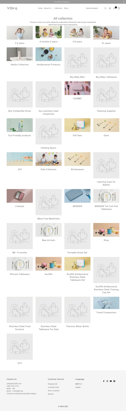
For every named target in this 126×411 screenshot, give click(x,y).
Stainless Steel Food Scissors (19, 328)
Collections (58, 8)
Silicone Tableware (20, 274)
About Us (47, 8)
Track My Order (53, 387)
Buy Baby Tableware (106, 77)
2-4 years (19, 43)
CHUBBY (77, 98)
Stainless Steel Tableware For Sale (49, 328)
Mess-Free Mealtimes (48, 218)
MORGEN (77, 206)
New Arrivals (48, 240)
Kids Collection (48, 169)
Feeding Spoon (48, 148)
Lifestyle (19, 206)
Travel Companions (106, 312)
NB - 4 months (19, 252)
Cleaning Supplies (106, 111)
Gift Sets (77, 135)
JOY (20, 169)
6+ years (106, 43)
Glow (106, 135)
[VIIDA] (12, 8)
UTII (20, 363)
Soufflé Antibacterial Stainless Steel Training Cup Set (106, 289)
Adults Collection (20, 64)
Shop (66, 8)
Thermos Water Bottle (77, 326)
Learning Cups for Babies (106, 183)
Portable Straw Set (77, 252)
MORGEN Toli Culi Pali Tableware (106, 207)
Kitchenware (77, 169)
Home (40, 8)
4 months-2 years (49, 41)
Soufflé (48, 274)
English (78, 387)
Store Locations (53, 391)
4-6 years (77, 41)
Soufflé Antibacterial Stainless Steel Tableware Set (77, 277)
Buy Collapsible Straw (19, 111)
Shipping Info (52, 384)
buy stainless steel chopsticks (48, 112)
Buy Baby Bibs (77, 77)
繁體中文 (78, 384)
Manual (50, 394)
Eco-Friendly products (19, 135)
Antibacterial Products (48, 64)
